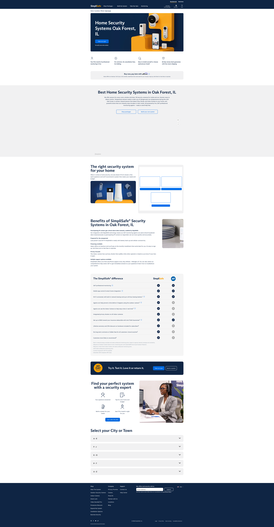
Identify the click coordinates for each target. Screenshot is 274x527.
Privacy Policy (161, 521)
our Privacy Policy (167, 492)
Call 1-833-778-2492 (112, 419)
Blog (109, 505)
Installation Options (97, 511)
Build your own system (148, 111)
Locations (111, 502)
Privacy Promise (113, 489)
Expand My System (96, 508)
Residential (173, 1)
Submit (169, 489)
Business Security (96, 514)
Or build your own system (101, 45)
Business (180, 1)
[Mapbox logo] (98, 154)
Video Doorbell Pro (96, 502)
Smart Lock (94, 499)
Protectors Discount (96, 505)
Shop (92, 486)
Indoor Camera (95, 495)
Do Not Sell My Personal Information (98, 523)
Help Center (123, 492)
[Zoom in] (178, 120)
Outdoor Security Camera (98, 492)
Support (122, 486)
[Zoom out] (178, 122)
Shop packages (126, 111)
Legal (156, 521)
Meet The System (96, 489)
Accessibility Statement (177, 521)
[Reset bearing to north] (178, 124)
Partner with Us (112, 499)
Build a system (171, 368)
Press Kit (110, 495)
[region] (137, 136)
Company (111, 486)
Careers (110, 492)
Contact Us (123, 489)
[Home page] (96, 6)
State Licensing (168, 521)
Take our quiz (159, 368)
